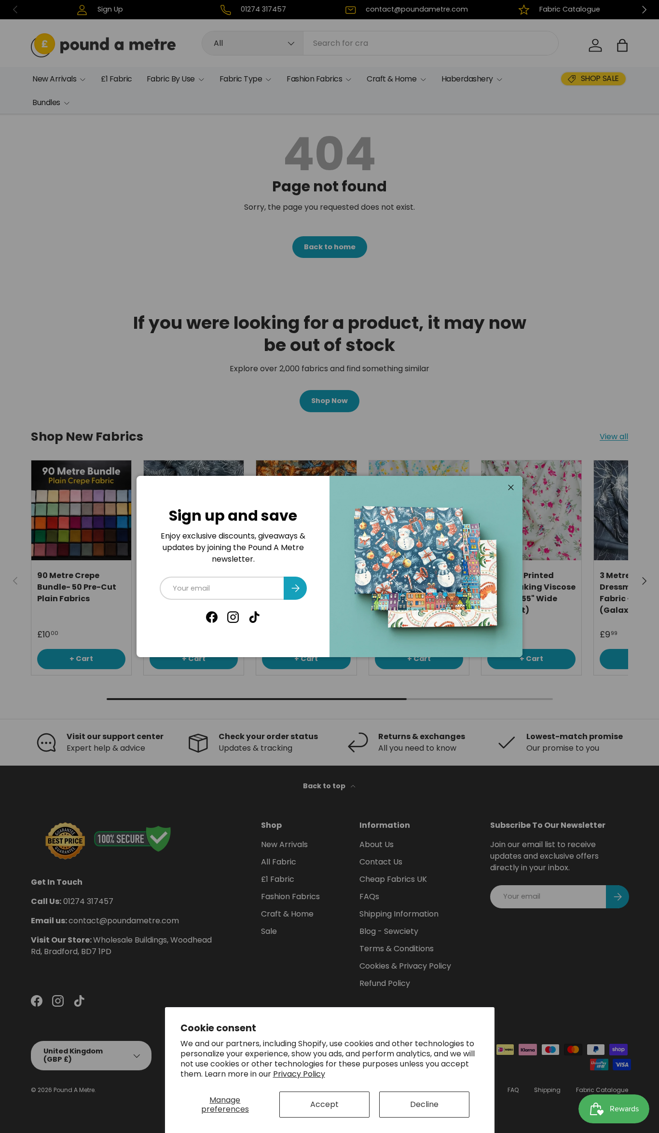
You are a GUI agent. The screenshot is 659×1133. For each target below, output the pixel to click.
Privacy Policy (299, 1073)
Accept (324, 1104)
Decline (424, 1104)
